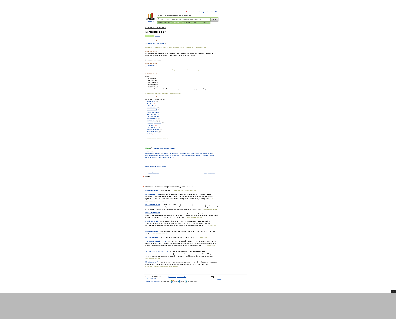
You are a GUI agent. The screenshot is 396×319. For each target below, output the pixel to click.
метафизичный (185, 153)
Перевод (158, 36)
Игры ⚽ (205, 22)
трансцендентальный (187, 155)
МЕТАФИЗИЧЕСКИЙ (152, 194)
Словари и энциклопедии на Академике (174, 15)
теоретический (175, 155)
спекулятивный (164, 155)
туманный (199, 155)
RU (216, 12)
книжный (165, 153)
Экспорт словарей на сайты (152, 281)
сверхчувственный (151, 155)
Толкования (176, 22)
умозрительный (208, 155)
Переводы (187, 22)
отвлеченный (207, 153)
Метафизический (151, 237)
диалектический (150, 166)
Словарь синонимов (164, 22)
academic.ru (150, 21)
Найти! (214, 19)
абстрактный (149, 153)
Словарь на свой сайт (206, 12)
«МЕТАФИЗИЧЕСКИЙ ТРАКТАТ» (156, 251)
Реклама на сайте (181, 276)
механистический (197, 153)
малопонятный (174, 153)
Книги (196, 22)
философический (151, 157)
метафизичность (209, 173)
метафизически (153, 173)
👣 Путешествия (151, 278)
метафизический (151, 190)
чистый (172, 157)
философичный (163, 157)
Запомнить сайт (192, 12)
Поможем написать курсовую (164, 148)
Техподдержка (172, 276)
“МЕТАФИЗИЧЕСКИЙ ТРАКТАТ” (156, 241)
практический (161, 166)
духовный (158, 153)
